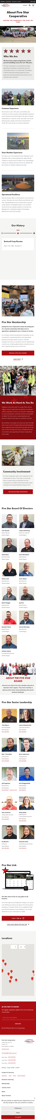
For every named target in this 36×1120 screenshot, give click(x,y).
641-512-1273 (13, 790)
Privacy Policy (21, 1028)
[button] (2, 233)
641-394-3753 (5, 790)
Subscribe (18, 1023)
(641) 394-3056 (5, 761)
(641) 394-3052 (5, 731)
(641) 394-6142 (22, 848)
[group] (18, 232)
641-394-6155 (22, 790)
